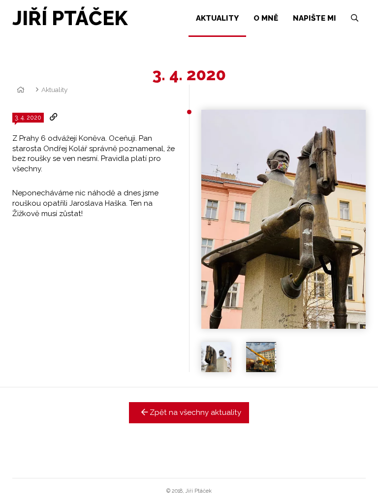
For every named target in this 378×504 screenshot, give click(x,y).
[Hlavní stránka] (19, 90)
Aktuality (54, 90)
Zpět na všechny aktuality (194, 412)
